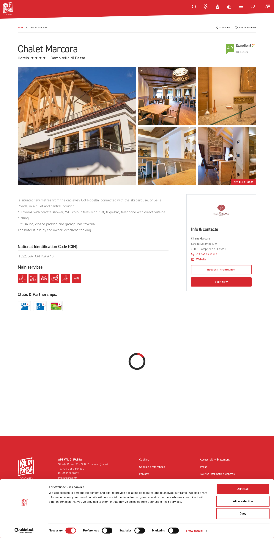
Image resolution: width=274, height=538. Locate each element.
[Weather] (206, 6)
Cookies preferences (152, 467)
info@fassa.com (67, 478)
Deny (243, 513)
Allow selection (243, 501)
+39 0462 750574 (206, 254)
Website (201, 259)
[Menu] (267, 6)
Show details (194, 530)
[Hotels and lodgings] (241, 6)
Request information (221, 269)
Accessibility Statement (215, 459)
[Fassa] (8, 8)
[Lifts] (229, 6)
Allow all (242, 489)
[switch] (107, 531)
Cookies (144, 459)
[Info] (194, 6)
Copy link (225, 27)
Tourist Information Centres (217, 474)
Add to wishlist (247, 27)
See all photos (243, 182)
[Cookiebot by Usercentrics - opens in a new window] (24, 531)
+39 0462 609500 (73, 469)
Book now (221, 282)
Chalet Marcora (38, 27)
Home (20, 27)
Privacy (144, 474)
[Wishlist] (253, 6)
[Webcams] (217, 6)
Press (203, 467)
